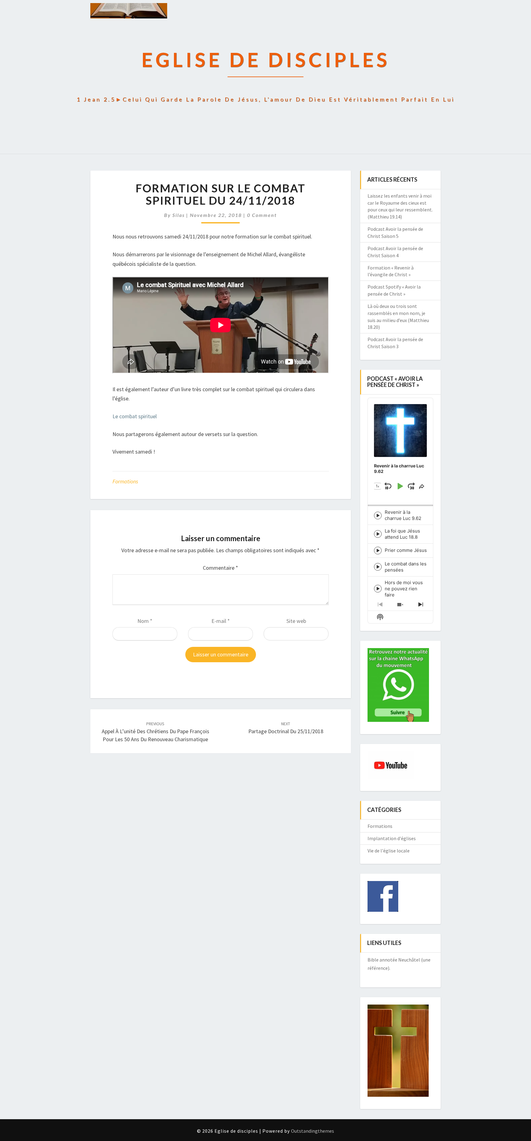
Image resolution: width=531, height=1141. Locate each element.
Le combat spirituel (134, 416)
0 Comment (262, 215)
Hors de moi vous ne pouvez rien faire (404, 589)
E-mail (220, 620)
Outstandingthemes (312, 1131)
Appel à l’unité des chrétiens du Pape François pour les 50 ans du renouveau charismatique (155, 731)
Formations (125, 481)
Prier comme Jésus (406, 550)
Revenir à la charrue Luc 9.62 (403, 515)
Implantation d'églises (392, 838)
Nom (144, 620)
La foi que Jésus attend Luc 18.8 (402, 534)
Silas (178, 215)
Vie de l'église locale (389, 851)
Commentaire (220, 567)
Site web (296, 620)
